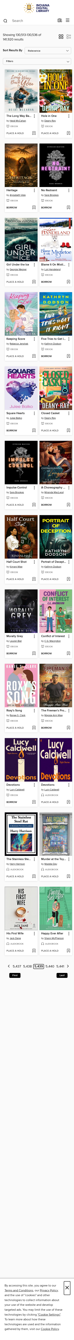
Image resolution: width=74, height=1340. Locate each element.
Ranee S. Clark (17, 715)
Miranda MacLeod (54, 492)
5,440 (50, 966)
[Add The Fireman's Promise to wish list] (68, 728)
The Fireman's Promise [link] (54, 710)
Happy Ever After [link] (52, 933)
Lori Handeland (52, 269)
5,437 (17, 966)
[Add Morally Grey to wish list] (33, 653)
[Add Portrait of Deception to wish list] (68, 579)
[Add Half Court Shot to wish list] (33, 579)
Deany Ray (50, 120)
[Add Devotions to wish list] (33, 802)
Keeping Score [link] (15, 339)
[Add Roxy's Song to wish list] (33, 728)
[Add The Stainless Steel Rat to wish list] (33, 876)
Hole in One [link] (49, 116)
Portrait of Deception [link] (54, 562)
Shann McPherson (54, 938)
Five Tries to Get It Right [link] (54, 339)
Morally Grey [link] (14, 636)
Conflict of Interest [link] (53, 636)
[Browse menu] (67, 20)
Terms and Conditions (19, 1290)
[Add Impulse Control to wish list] (33, 505)
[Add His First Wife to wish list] (33, 951)
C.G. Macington (52, 641)
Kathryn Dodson (52, 343)
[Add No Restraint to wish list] (68, 207)
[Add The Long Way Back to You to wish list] (33, 133)
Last (62, 975)
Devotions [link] (13, 785)
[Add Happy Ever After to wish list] (68, 951)
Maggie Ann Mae (53, 715)
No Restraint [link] (49, 190)
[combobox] (29, 20)
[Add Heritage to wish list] (33, 207)
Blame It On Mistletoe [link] (54, 264)
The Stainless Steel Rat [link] (19, 859)
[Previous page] (8, 966)
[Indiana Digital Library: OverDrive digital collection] (37, 8)
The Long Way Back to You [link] (19, 116)
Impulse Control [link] (16, 487)
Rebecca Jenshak (19, 343)
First (14, 975)
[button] (61, 38)
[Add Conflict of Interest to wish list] (68, 653)
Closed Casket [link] (50, 413)
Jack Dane (15, 938)
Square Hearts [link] (15, 413)
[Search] (5, 21)
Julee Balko (16, 418)
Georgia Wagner (18, 269)
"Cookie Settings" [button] (49, 1315)
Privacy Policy (49, 1290)
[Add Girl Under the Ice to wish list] (33, 282)
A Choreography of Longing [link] (54, 487)
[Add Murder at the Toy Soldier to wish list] (68, 876)
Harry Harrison (17, 864)
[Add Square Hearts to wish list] (33, 430)
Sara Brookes (51, 195)
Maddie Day (50, 864)
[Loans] (59, 21)
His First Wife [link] (15, 933)
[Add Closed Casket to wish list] (68, 430)
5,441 (60, 966)
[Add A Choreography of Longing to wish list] (68, 505)
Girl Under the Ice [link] (17, 264)
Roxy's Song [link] (14, 710)
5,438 (27, 966)
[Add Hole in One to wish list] (68, 133)
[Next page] (67, 966)
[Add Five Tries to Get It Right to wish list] (68, 356)
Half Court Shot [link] (16, 562)
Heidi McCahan (18, 120)
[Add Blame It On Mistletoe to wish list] (68, 282)
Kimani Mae (16, 566)
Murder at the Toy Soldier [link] (54, 859)
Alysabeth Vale (18, 195)
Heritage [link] (11, 190)
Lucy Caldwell (17, 789)
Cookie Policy (50, 1329)
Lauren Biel (16, 641)
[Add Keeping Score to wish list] (33, 356)
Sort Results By (12, 50)
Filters (9, 61)
